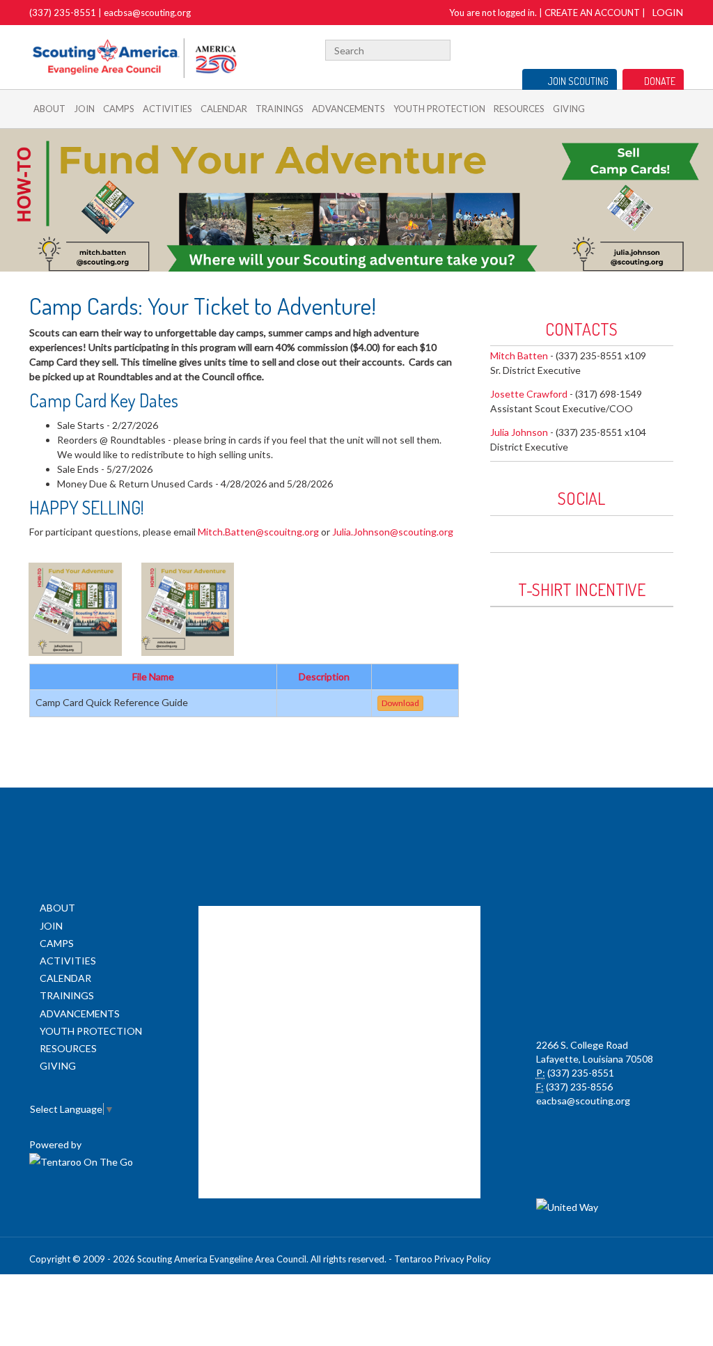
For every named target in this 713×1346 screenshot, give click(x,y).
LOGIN (667, 12)
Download (400, 703)
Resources (519, 108)
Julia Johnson (519, 432)
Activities (167, 108)
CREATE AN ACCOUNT (592, 12)
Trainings (280, 108)
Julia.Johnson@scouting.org (392, 532)
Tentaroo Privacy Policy (442, 1259)
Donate (659, 81)
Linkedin (568, 530)
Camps (118, 108)
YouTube (654, 48)
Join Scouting (578, 81)
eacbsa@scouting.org (147, 12)
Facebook (616, 48)
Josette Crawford (528, 394)
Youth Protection (439, 108)
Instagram (676, 48)
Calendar (224, 108)
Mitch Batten (519, 355)
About (49, 108)
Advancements (348, 108)
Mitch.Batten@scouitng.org (258, 532)
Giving (569, 108)
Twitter (633, 48)
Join (84, 108)
